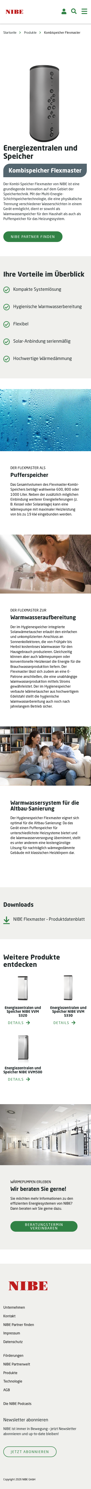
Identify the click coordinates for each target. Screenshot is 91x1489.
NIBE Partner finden (33, 236)
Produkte (30, 32)
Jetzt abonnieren (30, 1452)
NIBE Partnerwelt (16, 1364)
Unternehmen (14, 1307)
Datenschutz (13, 1342)
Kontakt (9, 1316)
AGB (6, 1390)
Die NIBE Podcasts (17, 1403)
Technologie (12, 1381)
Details (16, 1023)
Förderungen (13, 1355)
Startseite (10, 32)
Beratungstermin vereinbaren (44, 1226)
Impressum (11, 1333)
